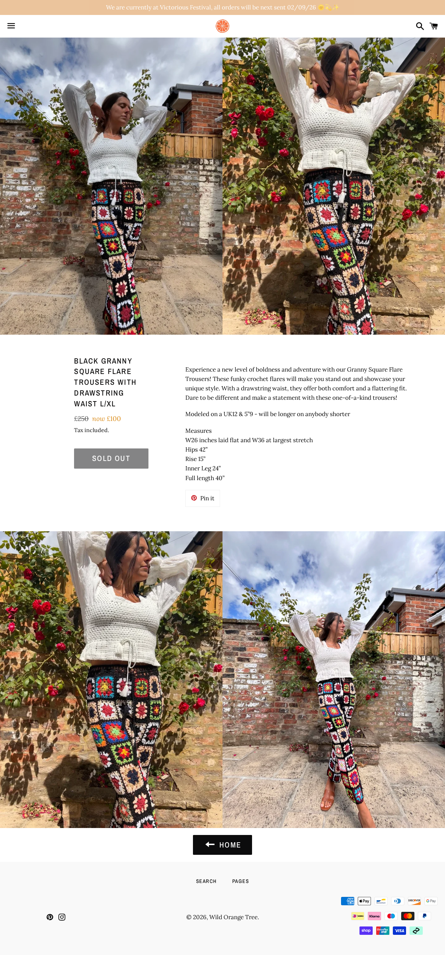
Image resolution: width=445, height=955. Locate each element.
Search (206, 881)
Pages (240, 881)
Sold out (111, 458)
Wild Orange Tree (233, 917)
